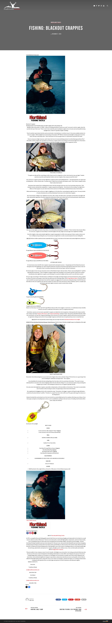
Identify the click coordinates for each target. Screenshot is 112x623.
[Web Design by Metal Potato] (105, 621)
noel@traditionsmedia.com (32, 569)
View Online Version (31, 520)
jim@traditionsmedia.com (33, 580)
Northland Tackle (56, 22)
